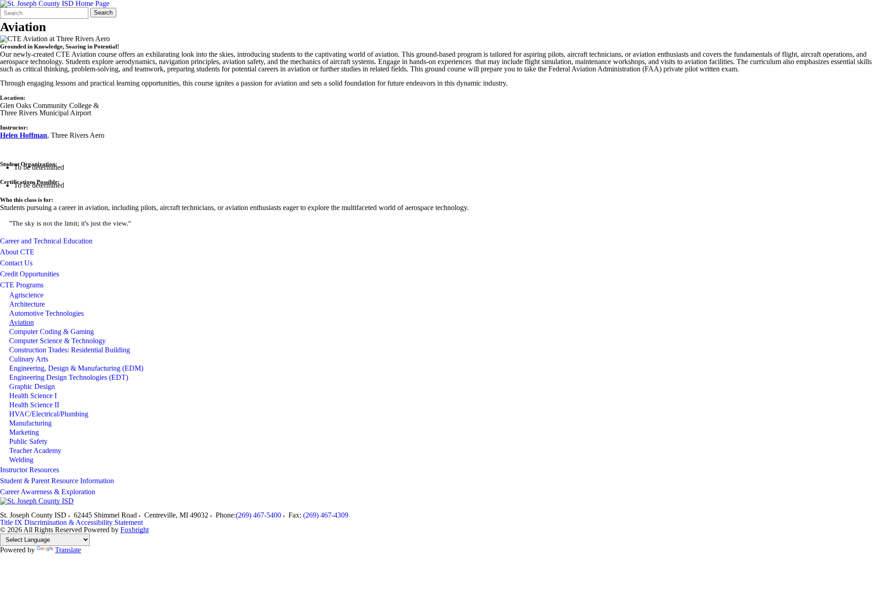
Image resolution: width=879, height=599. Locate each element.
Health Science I (33, 395)
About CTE (17, 252)
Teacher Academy (35, 450)
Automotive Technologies (46, 313)
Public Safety (28, 441)
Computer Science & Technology (57, 341)
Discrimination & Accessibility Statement (83, 522)
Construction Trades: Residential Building (69, 350)
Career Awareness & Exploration (47, 492)
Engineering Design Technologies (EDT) (68, 377)
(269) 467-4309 (325, 515)
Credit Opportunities (29, 274)
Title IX (11, 522)
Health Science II (34, 405)
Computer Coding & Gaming (51, 331)
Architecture (27, 304)
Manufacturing (30, 423)
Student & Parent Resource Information (57, 481)
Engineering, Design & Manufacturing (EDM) (76, 368)
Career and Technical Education (46, 241)
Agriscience (26, 295)
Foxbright (134, 530)
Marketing (24, 432)
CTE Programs (21, 285)
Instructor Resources (29, 470)
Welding (21, 460)
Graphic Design (32, 386)
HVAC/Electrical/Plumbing (48, 414)
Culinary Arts (28, 359)
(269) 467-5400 (258, 515)
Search (103, 12)
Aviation (21, 322)
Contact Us (16, 263)
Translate (68, 550)
